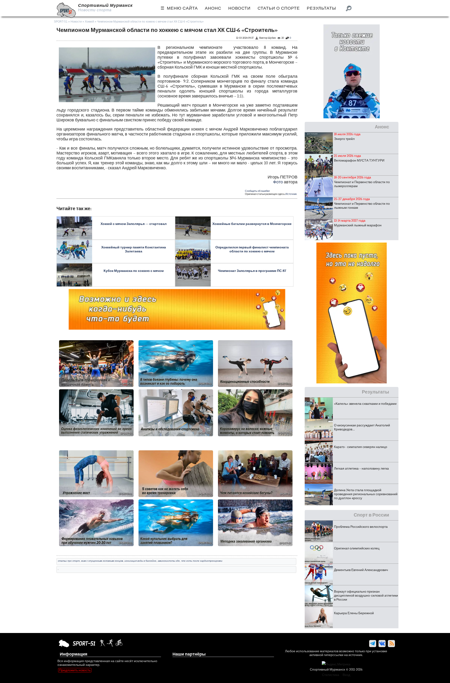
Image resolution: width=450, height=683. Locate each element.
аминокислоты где (169, 561)
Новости (76, 21)
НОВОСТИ (239, 8)
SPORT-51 (61, 21)
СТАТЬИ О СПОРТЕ (279, 8)
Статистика (330, 675)
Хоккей (89, 21)
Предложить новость (74, 670)
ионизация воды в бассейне (140, 561)
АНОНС (213, 8)
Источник (291, 194)
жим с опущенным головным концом (102, 561)
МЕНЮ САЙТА (182, 8)
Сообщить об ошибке (257, 191)
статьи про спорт (69, 561)
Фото (278, 182)
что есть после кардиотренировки (201, 561)
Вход (346, 675)
